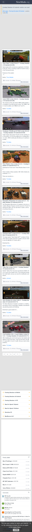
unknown (8, 278)
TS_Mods (8, 108)
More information (24, 82)
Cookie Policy (16, 527)
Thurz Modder (9, 77)
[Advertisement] (16, 32)
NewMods (23, 2)
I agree (16, 530)
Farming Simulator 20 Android (16, 11)
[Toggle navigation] (3, 2)
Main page (5, 11)
